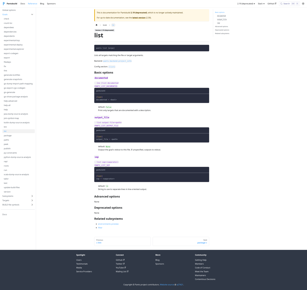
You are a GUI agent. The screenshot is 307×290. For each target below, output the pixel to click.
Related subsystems (222, 33)
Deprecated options (222, 30)
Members (199, 263)
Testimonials (82, 263)
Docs (23, 3)
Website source (167, 284)
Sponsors (51, 3)
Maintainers (200, 275)
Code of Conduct (202, 267)
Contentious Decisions (205, 279)
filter (100, 227)
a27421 (180, 284)
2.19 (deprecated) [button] (245, 3)
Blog (42, 3)
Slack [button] (260, 3)
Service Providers (84, 271)
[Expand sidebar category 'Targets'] (32, 200)
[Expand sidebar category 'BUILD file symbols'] (32, 205)
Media (79, 267)
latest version (138, 17)
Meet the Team (202, 271)
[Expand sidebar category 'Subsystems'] (32, 196)
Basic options (219, 12)
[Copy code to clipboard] (206, 48)
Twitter (119, 263)
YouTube (120, 267)
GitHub (271, 3)
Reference (32, 3)
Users (79, 260)
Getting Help (201, 260)
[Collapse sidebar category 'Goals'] (32, 14)
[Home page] (96, 25)
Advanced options (221, 26)
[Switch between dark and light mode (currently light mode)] (303, 4)
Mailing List (121, 271)
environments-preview (108, 224)
